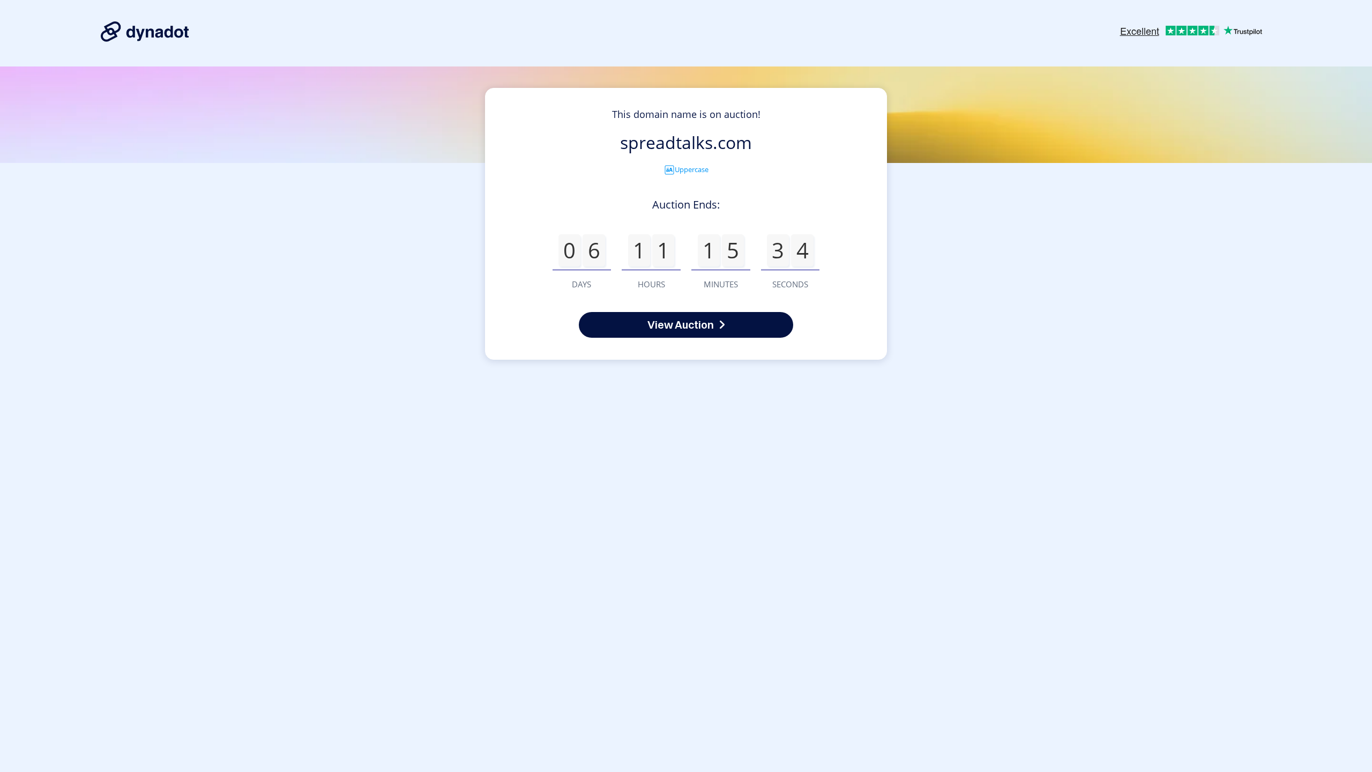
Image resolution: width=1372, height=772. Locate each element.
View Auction (680, 324)
